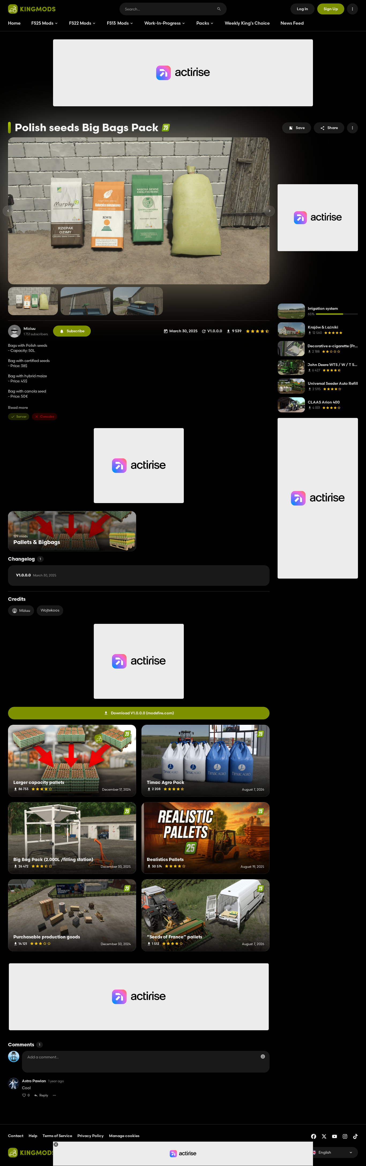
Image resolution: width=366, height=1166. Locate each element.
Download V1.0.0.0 (142, 713)
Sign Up (331, 8)
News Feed (292, 23)
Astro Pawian (34, 1081)
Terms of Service (57, 1135)
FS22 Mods (80, 23)
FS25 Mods (42, 23)
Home (14, 23)
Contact (15, 1135)
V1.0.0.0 (36, 575)
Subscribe (75, 331)
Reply (43, 1095)
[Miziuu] (14, 331)
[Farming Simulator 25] (165, 127)
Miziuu (29, 328)
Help (33, 1135)
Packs (202, 23)
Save (300, 127)
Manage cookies (124, 1136)
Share (332, 127)
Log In (302, 8)
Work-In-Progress (162, 23)
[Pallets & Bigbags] (122, 541)
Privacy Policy (90, 1135)
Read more (18, 407)
